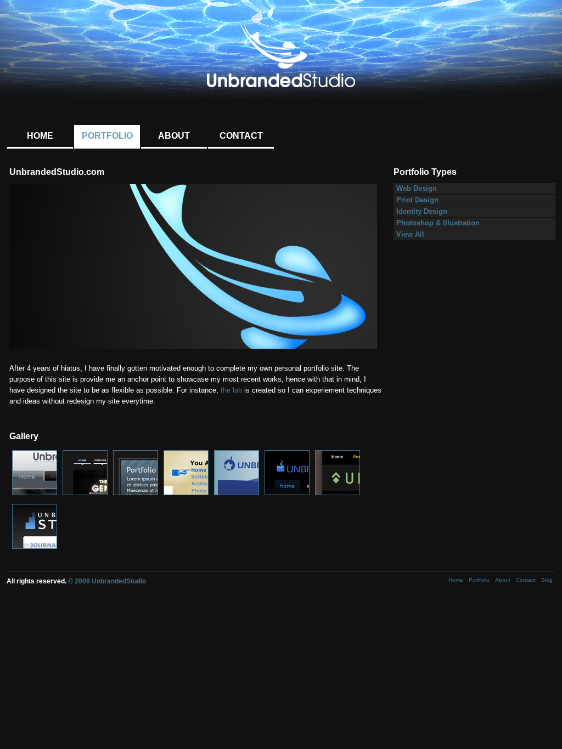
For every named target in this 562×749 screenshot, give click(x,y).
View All (410, 235)
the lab (231, 390)
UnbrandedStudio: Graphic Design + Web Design (281, 56)
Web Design (416, 188)
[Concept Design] (34, 493)
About (174, 135)
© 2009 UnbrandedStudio (107, 581)
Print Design (417, 200)
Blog (547, 580)
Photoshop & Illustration (438, 223)
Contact (241, 135)
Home (40, 135)
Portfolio (107, 135)
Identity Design (421, 211)
